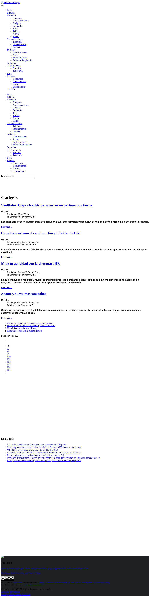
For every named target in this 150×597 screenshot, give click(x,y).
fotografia (35, 568)
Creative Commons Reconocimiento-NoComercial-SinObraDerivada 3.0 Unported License (73, 582)
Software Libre (20, 57)
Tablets (16, 31)
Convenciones (19, 81)
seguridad (61, 568)
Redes (16, 36)
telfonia (4, 568)
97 (8, 348)
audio (27, 568)
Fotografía (17, 26)
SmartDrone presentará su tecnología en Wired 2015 (31, 325)
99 (8, 354)
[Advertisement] (54, 184)
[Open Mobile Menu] (2, 5)
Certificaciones (20, 52)
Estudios (17, 68)
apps (50, 568)
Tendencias (18, 71)
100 (9, 356)
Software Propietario (22, 60)
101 (9, 359)
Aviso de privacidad (10, 592)
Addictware (17, 582)
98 (8, 351)
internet (43, 568)
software (84, 568)
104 (9, 367)
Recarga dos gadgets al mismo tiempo (24, 331)
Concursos (18, 79)
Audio (16, 34)
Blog (9, 73)
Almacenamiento (21, 20)
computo (13, 568)
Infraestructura (19, 44)
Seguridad (11, 63)
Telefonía (17, 42)
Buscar (4, 176)
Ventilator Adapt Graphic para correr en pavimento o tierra (46, 205)
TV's (15, 28)
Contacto (11, 89)
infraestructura (73, 568)
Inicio (3, 594)
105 (9, 370)
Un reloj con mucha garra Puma (21, 328)
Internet (16, 47)
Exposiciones (19, 86)
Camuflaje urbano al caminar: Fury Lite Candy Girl (40, 233)
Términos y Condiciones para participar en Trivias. (21, 573)
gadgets (20, 568)
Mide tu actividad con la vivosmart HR (30, 263)
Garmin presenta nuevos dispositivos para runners (30, 323)
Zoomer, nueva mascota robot (23, 294)
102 (9, 362)
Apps (15, 55)
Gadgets (17, 23)
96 (8, 346)
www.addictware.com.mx (34, 585)
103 (9, 364)
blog (54, 568)
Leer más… (6, 227)
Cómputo (17, 18)
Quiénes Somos (14, 594)
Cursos (16, 84)
